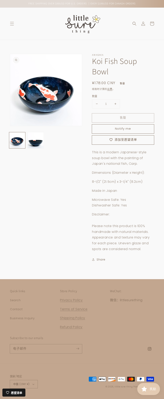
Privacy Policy (71, 300)
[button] (12, 23)
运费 (109, 89)
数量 (94, 96)
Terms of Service (74, 309)
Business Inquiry (22, 318)
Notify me (123, 128)
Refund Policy (71, 327)
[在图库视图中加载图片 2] (35, 140)
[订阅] (77, 348)
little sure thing (124, 386)
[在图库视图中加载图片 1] (17, 140)
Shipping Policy (72, 318)
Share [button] (101, 260)
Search (15, 300)
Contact (16, 309)
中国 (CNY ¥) (21, 384)
